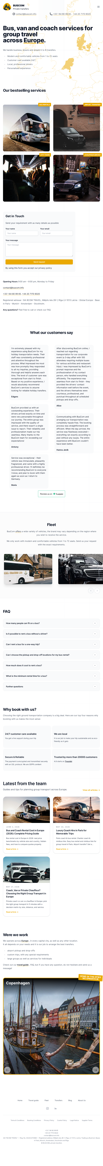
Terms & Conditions (17, 1120)
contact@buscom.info (26, 14)
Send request (39, 262)
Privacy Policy (49, 1120)
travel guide (23, 965)
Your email (44, 229)
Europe (34, 40)
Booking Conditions (34, 1120)
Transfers (58, 1100)
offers (18, 531)
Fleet (47, 1100)
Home (20, 1100)
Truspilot (68, 761)
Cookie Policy (62, 1120)
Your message (12, 240)
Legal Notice (74, 1120)
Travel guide (33, 1100)
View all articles (91, 790)
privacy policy (45, 268)
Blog (70, 1100)
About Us (82, 1100)
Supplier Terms (87, 1120)
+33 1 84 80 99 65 (62, 14)
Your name (10, 229)
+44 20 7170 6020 (82, 14)
